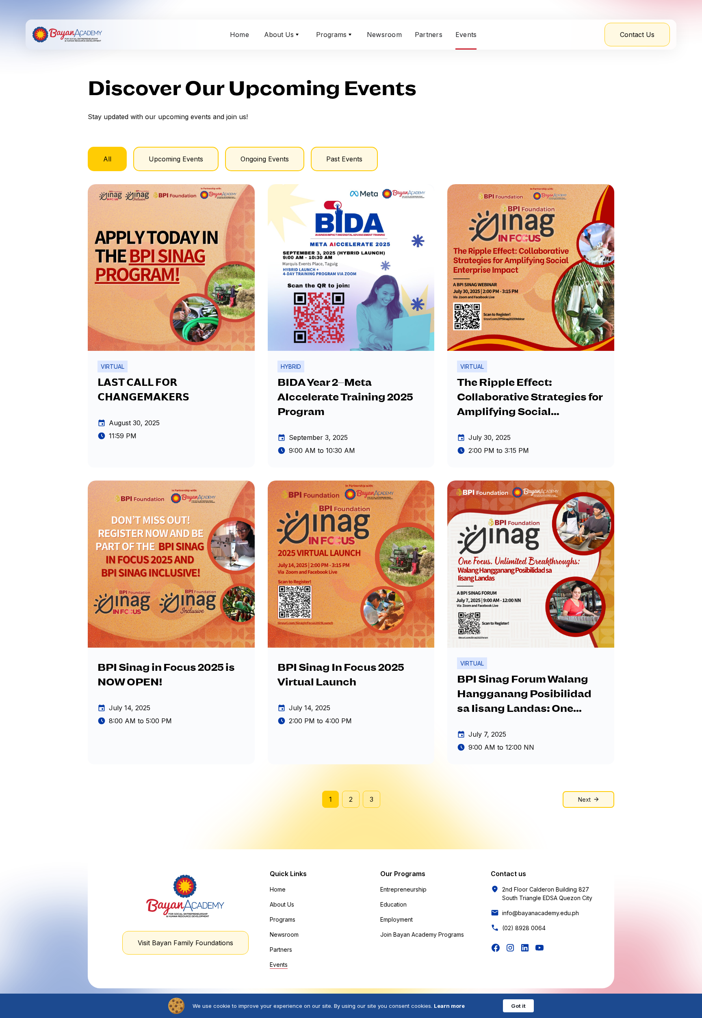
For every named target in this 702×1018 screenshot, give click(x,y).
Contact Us (637, 34)
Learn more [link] (449, 1006)
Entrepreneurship (403, 889)
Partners (428, 34)
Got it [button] (518, 1006)
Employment (396, 919)
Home (239, 34)
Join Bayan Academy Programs (422, 934)
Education (393, 904)
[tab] (107, 159)
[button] (281, 35)
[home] (67, 34)
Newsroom (384, 34)
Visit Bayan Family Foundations (185, 943)
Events (466, 34)
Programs (282, 919)
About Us (282, 904)
